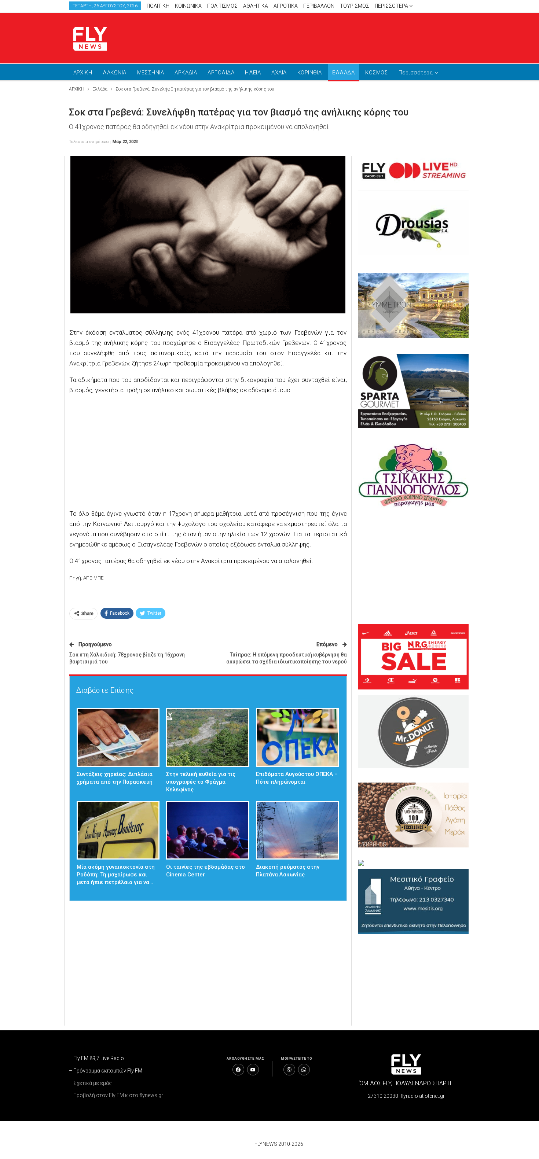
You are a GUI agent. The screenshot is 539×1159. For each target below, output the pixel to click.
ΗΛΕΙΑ (253, 72)
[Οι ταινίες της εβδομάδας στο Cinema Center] (207, 830)
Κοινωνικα (188, 6)
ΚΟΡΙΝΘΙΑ (309, 72)
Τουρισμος (354, 6)
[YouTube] (253, 1069)
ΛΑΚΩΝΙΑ (114, 72)
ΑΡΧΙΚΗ (82, 72)
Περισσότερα (392, 6)
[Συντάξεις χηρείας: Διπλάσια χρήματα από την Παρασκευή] (118, 737)
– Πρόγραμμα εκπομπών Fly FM (105, 1071)
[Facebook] (238, 1069)
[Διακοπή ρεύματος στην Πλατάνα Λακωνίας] (297, 830)
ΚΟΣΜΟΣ (376, 72)
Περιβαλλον (318, 6)
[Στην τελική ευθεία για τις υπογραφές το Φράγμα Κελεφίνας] (207, 737)
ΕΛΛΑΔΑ (343, 72)
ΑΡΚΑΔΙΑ (186, 72)
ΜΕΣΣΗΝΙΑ (150, 72)
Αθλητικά (255, 6)
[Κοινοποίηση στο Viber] (289, 1069)
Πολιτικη (158, 6)
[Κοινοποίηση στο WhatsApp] (304, 1069)
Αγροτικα (286, 6)
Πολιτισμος (222, 6)
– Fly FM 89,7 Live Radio (96, 1058)
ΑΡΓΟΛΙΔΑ (221, 72)
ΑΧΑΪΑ (278, 72)
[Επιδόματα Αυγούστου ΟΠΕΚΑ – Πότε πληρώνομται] (297, 737)
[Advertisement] (339, 36)
